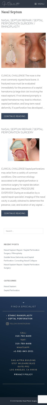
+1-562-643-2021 (24, 351)
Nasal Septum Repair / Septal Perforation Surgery (22, 131)
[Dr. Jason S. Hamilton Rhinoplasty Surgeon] (10, 4)
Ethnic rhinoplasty (20, 315)
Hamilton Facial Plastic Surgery (26, 401)
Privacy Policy (23, 374)
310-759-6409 (23, 336)
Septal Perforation (12, 290)
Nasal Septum (10, 286)
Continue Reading (14, 116)
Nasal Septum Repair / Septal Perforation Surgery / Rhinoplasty (22, 23)
